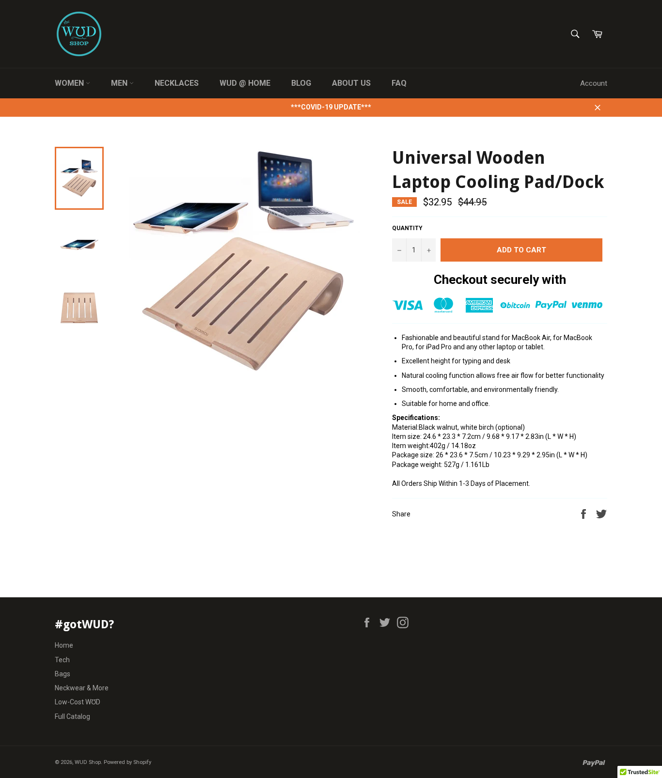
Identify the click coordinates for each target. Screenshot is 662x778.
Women (70, 83)
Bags (62, 674)
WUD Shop (88, 762)
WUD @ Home (245, 83)
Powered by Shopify (127, 762)
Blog (301, 83)
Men (120, 83)
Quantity (407, 228)
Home (64, 645)
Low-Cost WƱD (77, 702)
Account (593, 83)
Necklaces (177, 83)
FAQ (399, 83)
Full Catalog (72, 716)
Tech (62, 660)
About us (351, 83)
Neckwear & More (82, 688)
